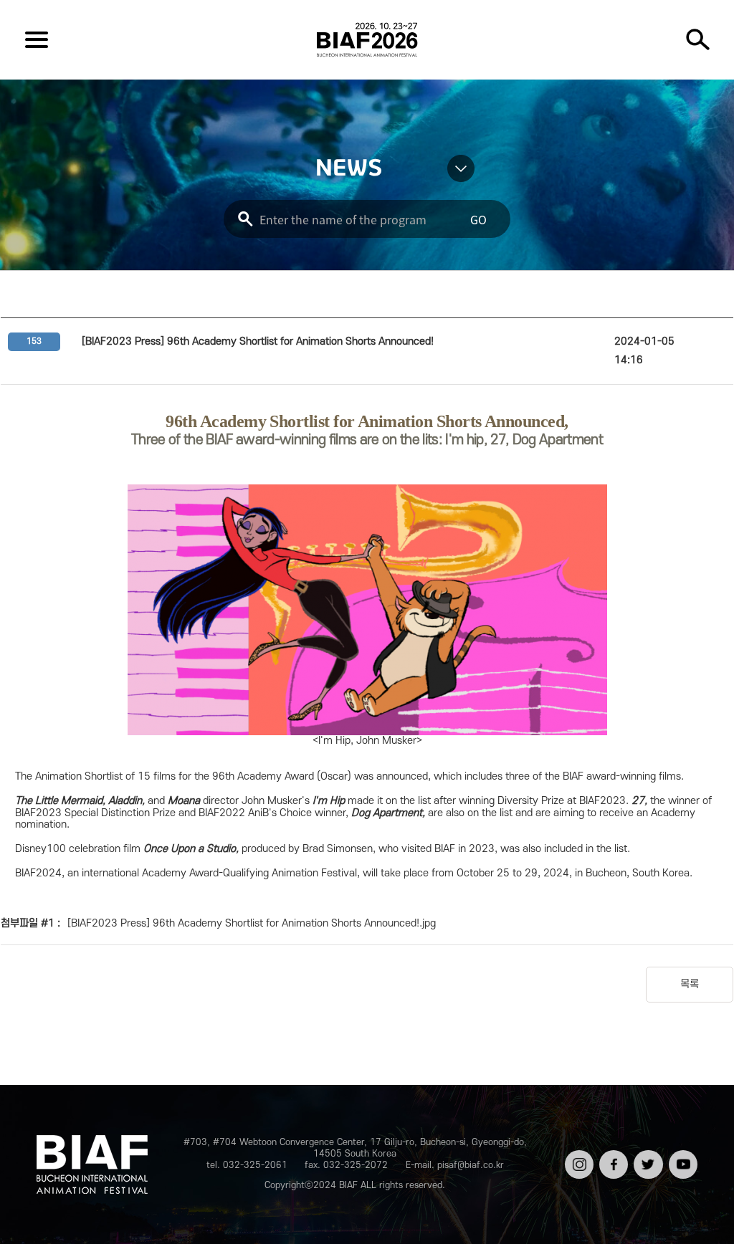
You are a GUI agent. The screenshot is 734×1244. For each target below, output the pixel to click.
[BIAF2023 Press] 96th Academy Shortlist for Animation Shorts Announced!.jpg (251, 923)
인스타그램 (578, 1160)
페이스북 (612, 1160)
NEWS (349, 168)
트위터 (646, 1155)
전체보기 (36, 39)
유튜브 (682, 1155)
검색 (697, 39)
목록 (689, 984)
